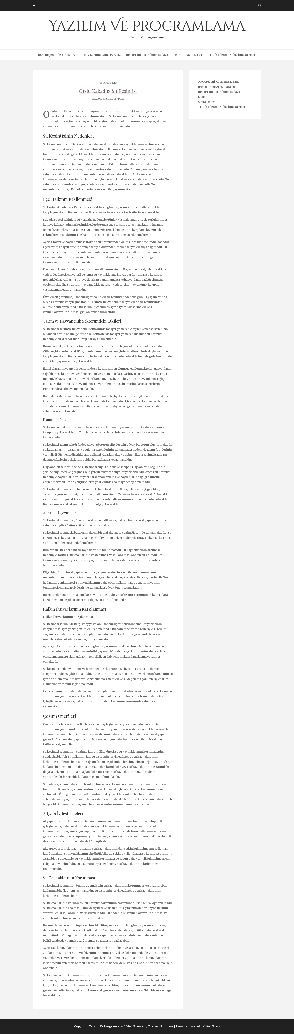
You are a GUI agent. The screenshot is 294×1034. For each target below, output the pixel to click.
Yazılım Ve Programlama (147, 28)
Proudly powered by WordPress (198, 1026)
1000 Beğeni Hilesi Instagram (58, 55)
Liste (176, 55)
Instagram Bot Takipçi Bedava (147, 55)
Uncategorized (108, 83)
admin (120, 99)
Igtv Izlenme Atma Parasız (102, 55)
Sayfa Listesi (194, 55)
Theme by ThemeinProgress (153, 1026)
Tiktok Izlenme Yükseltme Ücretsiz (232, 55)
